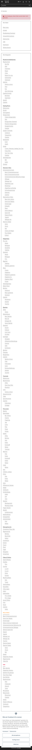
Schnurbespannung (10, 190)
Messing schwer (9, 505)
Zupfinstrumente (7, 93)
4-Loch (6, 568)
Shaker (4, 433)
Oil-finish (7, 334)
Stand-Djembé (8, 323)
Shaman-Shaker (7, 221)
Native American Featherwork (10, 623)
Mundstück (7, 299)
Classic (6, 270)
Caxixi (4, 465)
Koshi (6, 141)
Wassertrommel (7, 394)
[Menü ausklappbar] (2, 1)
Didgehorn (7, 272)
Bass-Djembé (6, 668)
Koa (6, 88)
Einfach (7, 235)
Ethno (4, 474)
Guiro (4, 483)
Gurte (6, 366)
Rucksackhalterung (10, 368)
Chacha (7, 417)
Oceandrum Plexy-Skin (9, 529)
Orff (6, 496)
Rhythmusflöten (7, 577)
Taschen (7, 304)
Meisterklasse (6, 314)
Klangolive (5, 551)
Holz (6, 440)
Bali (6, 159)
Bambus (5, 288)
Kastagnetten (6, 516)
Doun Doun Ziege (7, 674)
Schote (6, 431)
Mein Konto (6, 27)
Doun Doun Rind (9, 385)
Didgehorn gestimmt (10, 274)
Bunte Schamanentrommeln (12, 174)
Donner (5, 542)
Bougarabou (6, 354)
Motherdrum (6, 108)
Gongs (4, 146)
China (6, 73)
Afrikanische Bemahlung (11, 341)
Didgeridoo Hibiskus (8, 670)
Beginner (5, 261)
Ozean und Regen (9, 230)
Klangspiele (6, 139)
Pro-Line (5, 241)
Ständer (7, 301)
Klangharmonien (9, 126)
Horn (4, 602)
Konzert (7, 575)
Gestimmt (7, 290)
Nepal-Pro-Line (9, 75)
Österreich (7, 68)
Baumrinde (7, 536)
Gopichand (7, 97)
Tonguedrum (8, 135)
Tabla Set (5, 661)
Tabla (4, 396)
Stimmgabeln (6, 112)
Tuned (6, 582)
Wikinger (7, 179)
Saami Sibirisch (9, 210)
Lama (6, 424)
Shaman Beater (7, 643)
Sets (6, 119)
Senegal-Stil (8, 321)
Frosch (4, 545)
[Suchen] (29, 5)
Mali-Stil (7, 318)
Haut (6, 86)
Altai (6, 66)
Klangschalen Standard (11, 121)
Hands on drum (9, 84)
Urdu (4, 389)
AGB (4, 41)
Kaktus (6, 538)
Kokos (6, 442)
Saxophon (7, 247)
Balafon (5, 411)
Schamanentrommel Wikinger (10, 627)
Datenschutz (13, 731)
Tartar (6, 688)
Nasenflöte (5, 586)
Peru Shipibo (8, 233)
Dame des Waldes (9, 201)
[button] (23, 1)
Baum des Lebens (9, 199)
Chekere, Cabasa (7, 471)
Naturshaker (6, 413)
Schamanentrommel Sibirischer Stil (12, 625)
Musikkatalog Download (9, 33)
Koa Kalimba (6, 677)
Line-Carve (7, 332)
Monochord (8, 695)
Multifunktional (6, 514)
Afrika (4, 309)
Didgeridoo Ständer (8, 656)
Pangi (6, 429)
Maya (6, 208)
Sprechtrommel (7, 398)
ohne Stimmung (9, 91)
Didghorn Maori (9, 279)
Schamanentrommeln (8, 170)
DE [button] (18, 2)
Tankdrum (7, 132)
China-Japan (6, 589)
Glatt (6, 345)
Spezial (5, 100)
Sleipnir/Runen (8, 215)
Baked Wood (6, 286)
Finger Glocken (7, 507)
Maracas (5, 451)
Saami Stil (7, 212)
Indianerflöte (6, 593)
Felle (6, 361)
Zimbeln (5, 164)
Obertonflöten (6, 584)
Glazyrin (7, 686)
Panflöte (5, 562)
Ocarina (5, 566)
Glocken (5, 501)
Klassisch (7, 387)
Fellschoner (8, 363)
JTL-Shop (19, 748)
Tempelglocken (7, 157)
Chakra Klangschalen (10, 117)
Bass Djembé (8, 316)
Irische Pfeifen (6, 600)
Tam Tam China (9, 153)
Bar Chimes (8, 415)
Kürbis (6, 460)
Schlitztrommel (9, 512)
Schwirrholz (6, 554)
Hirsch (6, 226)
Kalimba (5, 82)
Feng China (8, 150)
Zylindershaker (6, 519)
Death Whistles (7, 559)
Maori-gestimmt (9, 292)
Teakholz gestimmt (9, 265)
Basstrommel (6, 380)
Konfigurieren (16, 739)
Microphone (6, 690)
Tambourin (5, 489)
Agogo (4, 487)
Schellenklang (6, 492)
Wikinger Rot (8, 219)
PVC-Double (8, 595)
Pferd (4, 547)
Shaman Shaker (7, 645)
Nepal (6, 70)
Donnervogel (8, 203)
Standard (5, 252)
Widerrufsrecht (7, 47)
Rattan (6, 447)
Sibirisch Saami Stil (8, 629)
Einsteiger (5, 336)
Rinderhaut (7, 185)
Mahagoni (7, 245)
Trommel (7, 449)
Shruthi (5, 110)
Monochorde (6, 692)
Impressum (5, 731)
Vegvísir (7, 217)
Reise (4, 268)
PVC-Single (8, 598)
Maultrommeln (6, 679)
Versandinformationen (8, 36)
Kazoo (4, 604)
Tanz (6, 498)
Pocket (6, 281)
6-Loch (6, 571)
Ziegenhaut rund (9, 183)
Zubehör (5, 102)
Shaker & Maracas (7, 701)
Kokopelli (7, 206)
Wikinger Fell (8, 181)
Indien (6, 162)
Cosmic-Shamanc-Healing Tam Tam (14, 148)
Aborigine (7, 339)
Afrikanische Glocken (8, 485)
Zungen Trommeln (7, 130)
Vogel (4, 549)
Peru (6, 564)
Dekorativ (7, 192)
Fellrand (7, 330)
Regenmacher (6, 531)
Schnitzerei (7, 348)
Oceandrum (6, 540)
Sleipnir (5, 632)
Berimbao (7, 95)
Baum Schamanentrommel (11, 172)
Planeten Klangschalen (11, 123)
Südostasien (8, 77)
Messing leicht (8, 503)
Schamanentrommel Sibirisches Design (15, 176)
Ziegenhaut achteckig (10, 188)
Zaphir (6, 144)
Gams (6, 224)
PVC (6, 259)
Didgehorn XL (8, 277)
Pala (6, 426)
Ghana (6, 312)
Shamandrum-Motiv (8, 197)
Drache (6, 327)
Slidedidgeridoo (7, 283)
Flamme (7, 343)
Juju (6, 422)
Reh (6, 228)
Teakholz (7, 250)
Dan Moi (7, 64)
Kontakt (5, 30)
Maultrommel (6, 61)
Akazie (6, 243)
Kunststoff (7, 444)
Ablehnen (16, 744)
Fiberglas (5, 352)
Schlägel (7, 405)
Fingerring (7, 420)
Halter (6, 609)
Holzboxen (7, 79)
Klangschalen (6, 114)
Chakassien (8, 683)
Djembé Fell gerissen (8, 672)
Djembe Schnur (9, 359)
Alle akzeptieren (16, 735)
